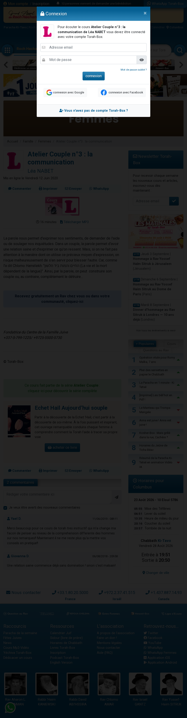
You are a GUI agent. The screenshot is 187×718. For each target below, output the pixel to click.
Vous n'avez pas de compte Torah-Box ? (95, 111)
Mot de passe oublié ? (134, 69)
